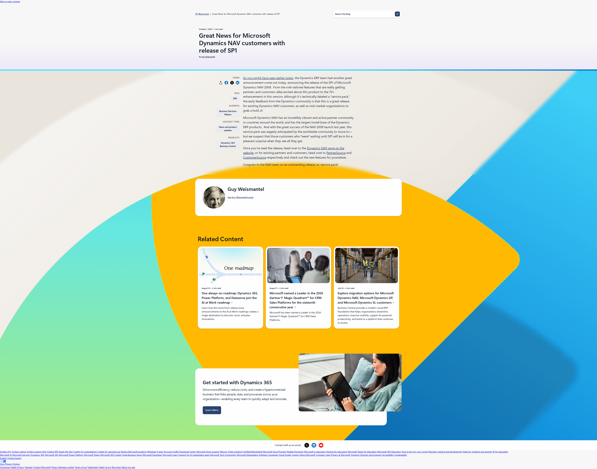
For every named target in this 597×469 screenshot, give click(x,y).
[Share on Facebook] (226, 82)
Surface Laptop (19, 452)
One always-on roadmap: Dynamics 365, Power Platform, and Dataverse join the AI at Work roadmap (230, 297)
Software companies (268, 455)
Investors (355, 455)
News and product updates (228, 129)
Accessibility (388, 455)
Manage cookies (66, 467)
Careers (295, 455)
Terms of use (81, 467)
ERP (235, 98)
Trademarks (92, 467)
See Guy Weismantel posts (240, 197)
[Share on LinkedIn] (237, 82)
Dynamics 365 (37, 455)
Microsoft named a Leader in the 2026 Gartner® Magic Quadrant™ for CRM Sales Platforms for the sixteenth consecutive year (296, 300)
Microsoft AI (6, 455)
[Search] (397, 13)
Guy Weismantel (208, 57)
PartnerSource (336, 153)
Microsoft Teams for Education (362, 452)
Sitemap (28, 467)
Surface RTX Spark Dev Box (60, 452)
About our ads (128, 467)
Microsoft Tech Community (223, 455)
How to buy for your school (415, 452)
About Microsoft (307, 455)
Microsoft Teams (92, 455)
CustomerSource (254, 157)
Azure (139, 455)
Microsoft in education (315, 452)
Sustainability (400, 455)
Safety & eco (105, 467)
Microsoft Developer (152, 455)
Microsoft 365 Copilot (110, 455)
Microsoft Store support (207, 452)
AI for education (500, 452)
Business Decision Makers (227, 113)
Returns (223, 452)
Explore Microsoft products (134, 452)
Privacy (55, 467)
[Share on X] (232, 82)
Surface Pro (5, 452)
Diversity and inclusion (371, 455)
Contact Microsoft (42, 467)
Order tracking (235, 452)
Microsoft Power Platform (71, 455)
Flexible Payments (295, 452)
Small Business (129, 455)
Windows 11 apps (155, 452)
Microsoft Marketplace (247, 455)
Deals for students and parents (477, 452)
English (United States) (10, 458)
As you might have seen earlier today (268, 78)
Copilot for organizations (85, 452)
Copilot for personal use (108, 452)
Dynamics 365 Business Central (228, 144)
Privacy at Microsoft (340, 455)
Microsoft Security (21, 455)
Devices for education (336, 452)
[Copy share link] (221, 82)
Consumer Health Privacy (12, 467)
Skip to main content (10, 1)
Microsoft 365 (51, 455)
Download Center (187, 452)
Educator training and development (445, 452)
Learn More (212, 410)
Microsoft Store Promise (274, 452)
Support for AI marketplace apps (193, 455)
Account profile (171, 452)
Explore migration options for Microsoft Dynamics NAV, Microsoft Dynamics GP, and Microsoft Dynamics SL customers (366, 297)
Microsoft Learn (170, 455)
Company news (323, 455)
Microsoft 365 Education (389, 452)
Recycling (116, 467)
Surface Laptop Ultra (36, 452)
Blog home (203, 14)
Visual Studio (285, 455)
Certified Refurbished (252, 452)
